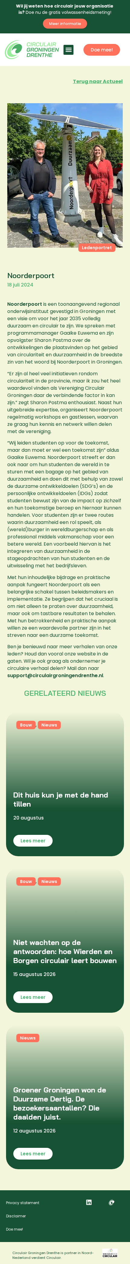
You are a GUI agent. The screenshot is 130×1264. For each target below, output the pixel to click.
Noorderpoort (24, 304)
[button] (68, 50)
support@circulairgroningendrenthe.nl (55, 675)
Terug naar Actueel (98, 81)
